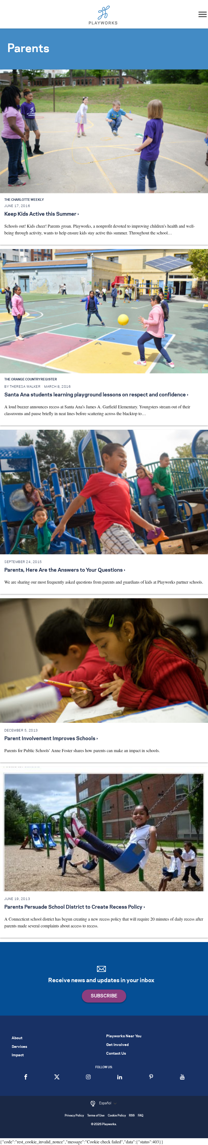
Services (19, 1047)
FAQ (140, 1116)
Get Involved (117, 1045)
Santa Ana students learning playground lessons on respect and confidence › (96, 395)
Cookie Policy (117, 1116)
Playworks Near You (123, 1036)
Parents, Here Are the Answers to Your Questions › (64, 570)
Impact (18, 1055)
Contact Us (116, 1053)
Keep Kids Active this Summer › (41, 214)
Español (105, 1103)
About (17, 1038)
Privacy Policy (74, 1116)
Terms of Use (96, 1116)
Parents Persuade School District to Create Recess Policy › (74, 907)
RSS (132, 1116)
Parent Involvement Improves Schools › (51, 738)
